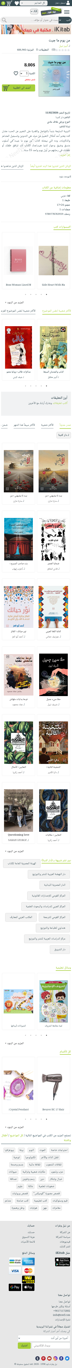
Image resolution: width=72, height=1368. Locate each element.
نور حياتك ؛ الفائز (18, 631)
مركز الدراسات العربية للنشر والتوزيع (47, 938)
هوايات (33, 1208)
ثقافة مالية (34, 1164)
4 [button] (31, 294)
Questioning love (18, 835)
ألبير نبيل (63, 46)
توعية (16, 1157)
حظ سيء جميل (53, 699)
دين (42, 1179)
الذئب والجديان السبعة (53, 372)
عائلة (30, 1186)
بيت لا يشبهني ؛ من (53, 496)
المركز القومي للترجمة (54, 917)
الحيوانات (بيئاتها (18, 1026)
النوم (31, 1150)
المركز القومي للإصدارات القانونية (48, 895)
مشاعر (8, 1200)
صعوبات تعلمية (46, 1186)
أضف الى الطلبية (22, 88)
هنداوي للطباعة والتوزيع (52, 928)
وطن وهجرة (18, 1208)
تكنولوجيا (30, 1157)
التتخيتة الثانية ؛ (53, 767)
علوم (20, 1186)
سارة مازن (52, 501)
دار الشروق (59, 949)
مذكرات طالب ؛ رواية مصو (18, 372)
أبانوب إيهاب (17, 569)
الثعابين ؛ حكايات (53, 835)
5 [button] (25, 294)
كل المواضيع (16, 1135)
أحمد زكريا (17, 772)
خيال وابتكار (56, 1179)
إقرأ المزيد (65, 155)
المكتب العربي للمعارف (21, 917)
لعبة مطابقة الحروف (53, 1026)
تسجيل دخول (60, 3)
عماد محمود (17, 705)
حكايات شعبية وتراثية (34, 1172)
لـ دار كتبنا (63, 435)
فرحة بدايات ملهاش (18, 699)
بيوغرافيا (9, 1150)
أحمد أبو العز (17, 637)
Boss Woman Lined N (18, 285)
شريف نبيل (52, 705)
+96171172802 (61, 1311)
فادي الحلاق (52, 569)
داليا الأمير (52, 772)
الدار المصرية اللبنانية (54, 885)
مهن (45, 1208)
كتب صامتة (22, 1200)
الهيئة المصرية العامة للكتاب (22, 863)
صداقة (13, 1179)
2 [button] (41, 294)
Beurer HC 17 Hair (53, 1110)
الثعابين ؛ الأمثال (18, 767)
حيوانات (13, 1172)
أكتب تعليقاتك (60, 403)
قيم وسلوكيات (60, 1200)
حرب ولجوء (57, 1172)
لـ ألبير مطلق (53, 377)
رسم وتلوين (28, 1179)
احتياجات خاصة (59, 1150)
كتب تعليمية (40, 1200)
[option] (53, 260)
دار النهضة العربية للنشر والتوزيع (48, 874)
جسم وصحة (17, 1164)
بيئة (21, 1150)
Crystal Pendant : (18, 1110)
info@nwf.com (61, 1315)
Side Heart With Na (53, 285)
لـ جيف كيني (18, 377)
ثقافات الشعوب (54, 1164)
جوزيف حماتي (52, 637)
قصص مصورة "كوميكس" (46, 1193)
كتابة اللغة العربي (53, 631)
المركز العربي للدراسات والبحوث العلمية (45, 906)
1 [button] (46, 294)
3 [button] (36, 294)
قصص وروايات (20, 1193)
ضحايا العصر (53, 564)
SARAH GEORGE (17, 840)
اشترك (24, 1345)
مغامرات (56, 1208)
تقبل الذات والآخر (50, 1157)
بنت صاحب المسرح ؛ (19, 564)
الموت (42, 1150)
